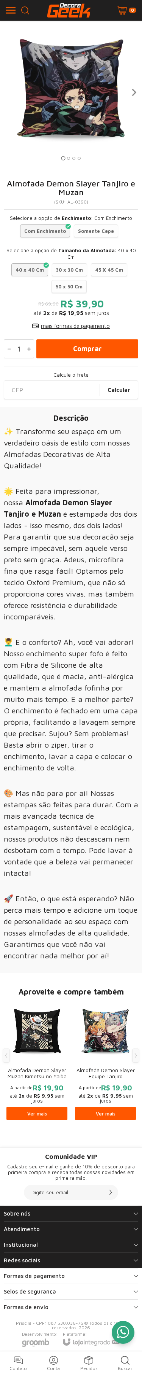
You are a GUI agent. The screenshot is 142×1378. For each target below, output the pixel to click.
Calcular (119, 390)
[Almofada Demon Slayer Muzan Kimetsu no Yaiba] (37, 1061)
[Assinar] (110, 1192)
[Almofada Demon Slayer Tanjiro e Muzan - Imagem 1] (71, 92)
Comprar (87, 349)
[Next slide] (133, 92)
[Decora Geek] (69, 10)
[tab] (63, 158)
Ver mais (37, 1114)
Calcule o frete (71, 374)
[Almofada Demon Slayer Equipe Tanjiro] (105, 1061)
